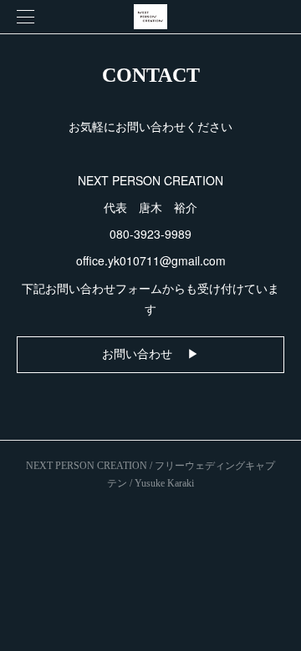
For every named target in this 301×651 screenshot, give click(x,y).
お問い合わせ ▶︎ (150, 354)
